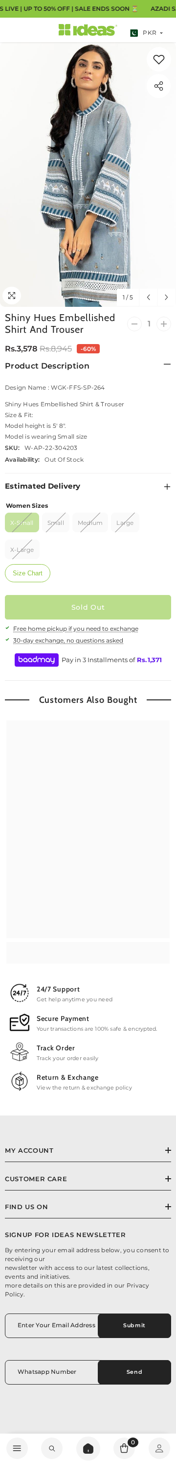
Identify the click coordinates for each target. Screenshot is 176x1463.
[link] (159, 59)
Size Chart (28, 573)
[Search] (88, 1448)
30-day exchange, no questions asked (68, 640)
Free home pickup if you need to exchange (75, 628)
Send (134, 1371)
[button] (148, 297)
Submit (134, 1325)
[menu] (17, 1448)
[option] (88, 174)
